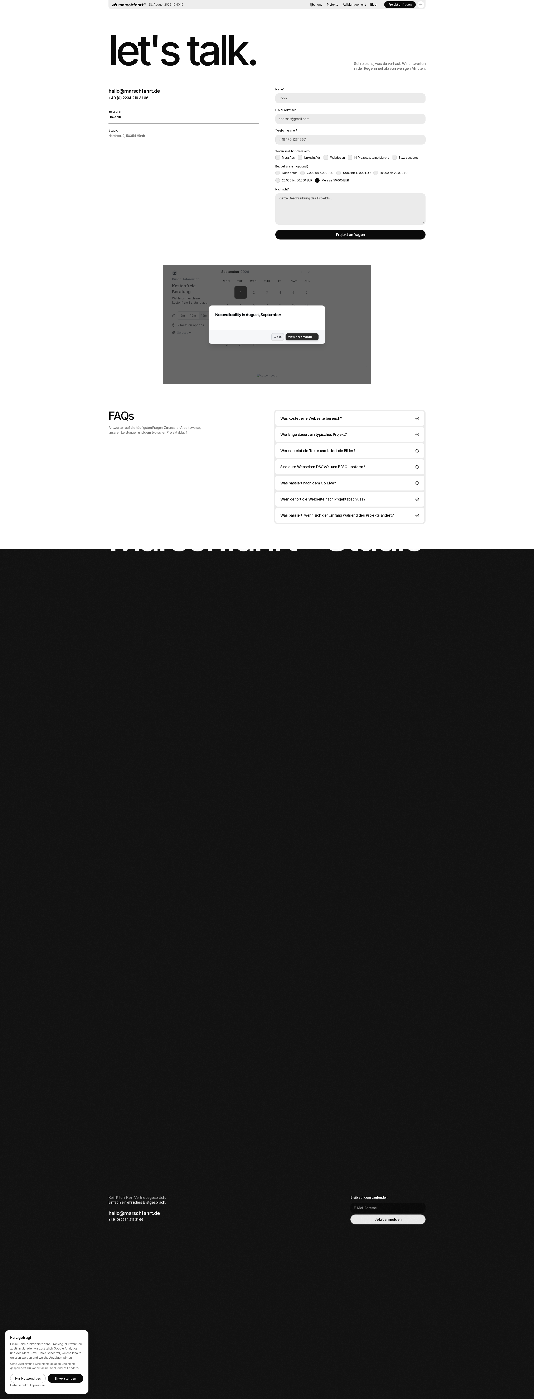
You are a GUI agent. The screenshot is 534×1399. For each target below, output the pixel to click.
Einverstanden (65, 1378)
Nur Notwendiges (28, 1378)
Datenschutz (19, 1385)
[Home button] (128, 5)
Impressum (37, 1385)
